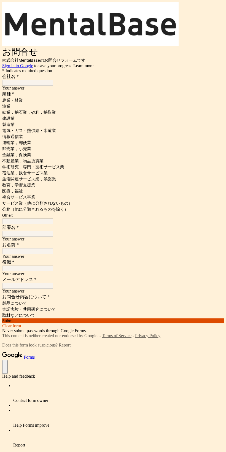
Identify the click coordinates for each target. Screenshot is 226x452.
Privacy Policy (147, 335)
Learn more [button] (83, 65)
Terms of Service (116, 335)
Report (65, 345)
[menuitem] (118, 393)
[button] (113, 320)
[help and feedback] (5, 367)
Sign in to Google (17, 65)
